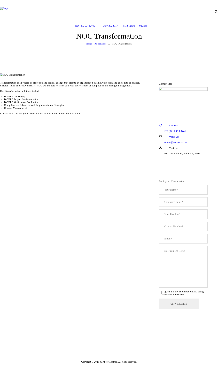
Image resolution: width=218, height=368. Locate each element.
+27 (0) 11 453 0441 (175, 128)
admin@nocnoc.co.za (175, 139)
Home (89, 43)
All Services (100, 43)
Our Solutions (85, 25)
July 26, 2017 (110, 25)
